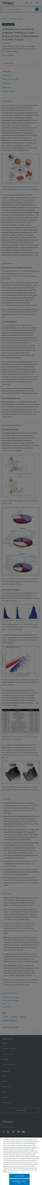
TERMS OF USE (29, 1170)
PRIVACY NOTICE (17, 1170)
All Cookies (19, 1176)
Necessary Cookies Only (19, 1182)
